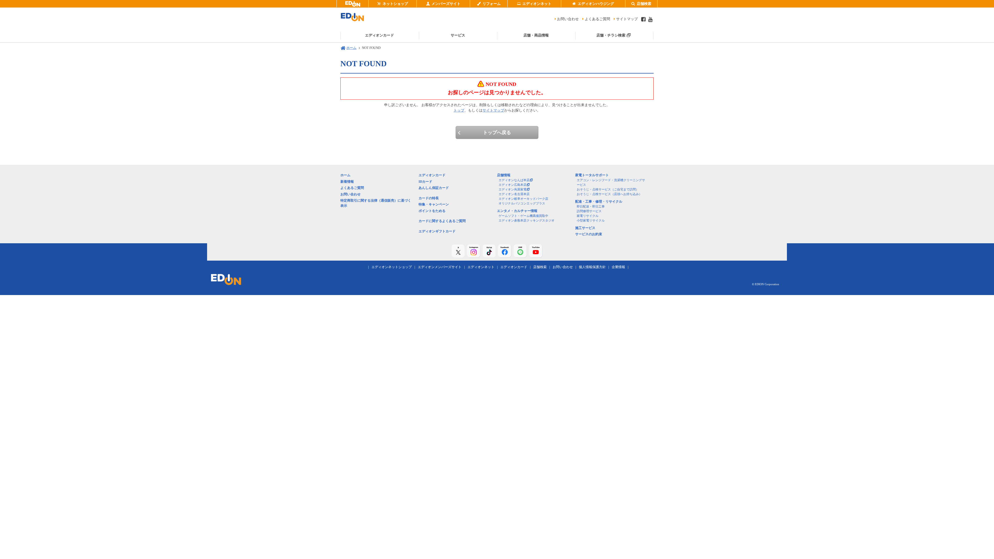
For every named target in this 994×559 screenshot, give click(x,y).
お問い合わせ (568, 19)
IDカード (425, 181)
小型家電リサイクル (591, 220)
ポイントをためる (432, 211)
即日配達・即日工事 (591, 206)
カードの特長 (429, 198)
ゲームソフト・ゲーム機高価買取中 (523, 216)
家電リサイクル (587, 216)
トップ (459, 110)
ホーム (351, 48)
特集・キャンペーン (434, 204)
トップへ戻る (497, 132)
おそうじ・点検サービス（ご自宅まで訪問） (608, 189)
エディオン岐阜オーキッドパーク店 (523, 199)
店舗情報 (503, 175)
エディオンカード (432, 175)
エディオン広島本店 (513, 185)
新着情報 (347, 181)
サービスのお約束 (588, 234)
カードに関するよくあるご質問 (442, 221)
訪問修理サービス (589, 211)
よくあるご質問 (597, 19)
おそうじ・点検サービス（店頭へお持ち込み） (609, 194)
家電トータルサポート (592, 175)
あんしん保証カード (434, 188)
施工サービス (585, 228)
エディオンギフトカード (437, 231)
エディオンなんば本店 (514, 180)
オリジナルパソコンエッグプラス (522, 203)
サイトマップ (627, 19)
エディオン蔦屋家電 (513, 189)
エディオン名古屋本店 (514, 194)
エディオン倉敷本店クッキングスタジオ (526, 220)
